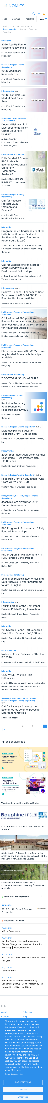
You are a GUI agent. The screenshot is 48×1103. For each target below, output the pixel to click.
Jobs (4, 19)
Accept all (23, 1097)
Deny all (23, 1090)
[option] (24, 908)
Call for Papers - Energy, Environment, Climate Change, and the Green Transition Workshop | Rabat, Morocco (22, 944)
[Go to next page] (45, 726)
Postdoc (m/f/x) (9, 970)
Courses (16, 19)
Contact (5, 1017)
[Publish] (38, 13)
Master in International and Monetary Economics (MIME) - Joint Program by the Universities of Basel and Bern (22, 983)
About (4, 1012)
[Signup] (43, 13)
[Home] (15, 6)
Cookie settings (23, 1082)
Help (25, 1017)
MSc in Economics (11, 931)
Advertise (27, 1012)
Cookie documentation (14, 1074)
